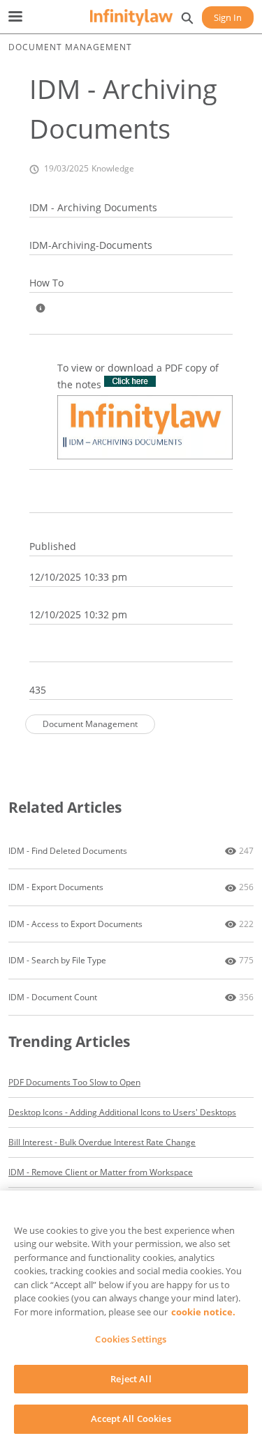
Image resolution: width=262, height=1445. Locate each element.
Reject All (130, 1379)
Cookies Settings (130, 1339)
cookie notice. (203, 1312)
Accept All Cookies (130, 1418)
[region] (131, 1318)
